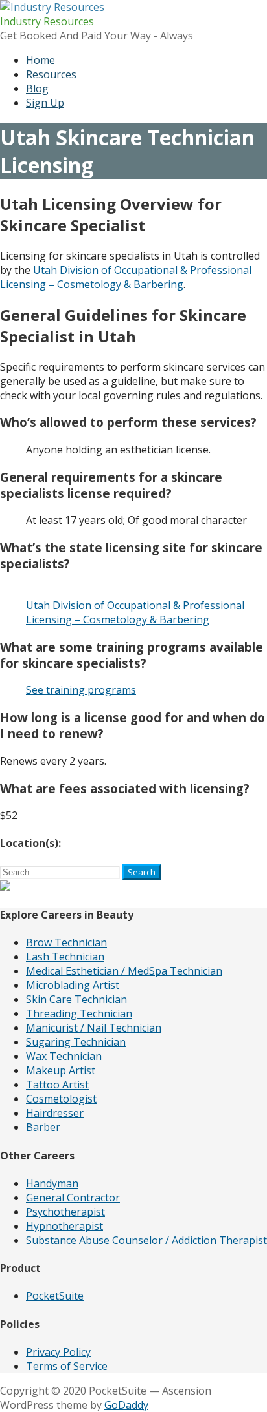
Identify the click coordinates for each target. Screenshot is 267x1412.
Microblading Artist (72, 985)
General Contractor (73, 1197)
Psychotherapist (65, 1212)
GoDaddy (126, 1405)
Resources (51, 74)
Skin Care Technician (76, 999)
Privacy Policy (58, 1352)
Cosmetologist (61, 1099)
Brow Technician (66, 942)
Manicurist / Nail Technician (93, 1028)
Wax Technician (64, 1056)
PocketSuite (55, 1296)
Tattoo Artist (57, 1084)
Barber (43, 1127)
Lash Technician (65, 957)
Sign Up (45, 103)
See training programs (81, 690)
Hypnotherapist (64, 1226)
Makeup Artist (60, 1070)
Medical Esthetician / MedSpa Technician (124, 971)
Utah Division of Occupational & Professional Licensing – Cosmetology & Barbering (125, 277)
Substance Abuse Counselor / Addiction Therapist (146, 1240)
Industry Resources (47, 21)
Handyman (52, 1183)
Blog (37, 88)
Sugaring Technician (76, 1042)
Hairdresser (55, 1113)
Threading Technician (79, 1013)
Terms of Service (67, 1366)
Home (40, 60)
